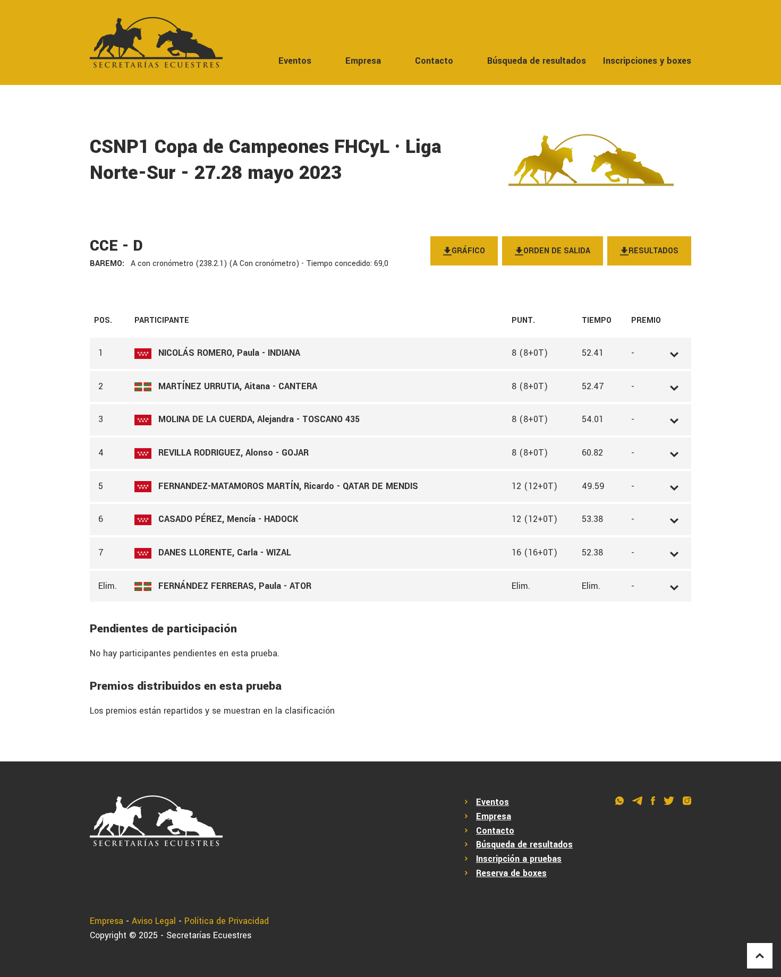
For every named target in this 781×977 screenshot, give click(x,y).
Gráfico (468, 250)
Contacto (434, 61)
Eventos (294, 61)
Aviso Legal (154, 921)
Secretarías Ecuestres (208, 935)
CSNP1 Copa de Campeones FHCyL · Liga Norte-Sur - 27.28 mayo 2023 (266, 159)
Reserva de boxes (511, 873)
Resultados (653, 250)
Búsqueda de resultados (536, 61)
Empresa (363, 61)
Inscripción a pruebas (519, 859)
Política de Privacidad (226, 921)
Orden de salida (556, 250)
